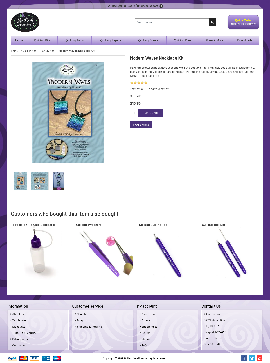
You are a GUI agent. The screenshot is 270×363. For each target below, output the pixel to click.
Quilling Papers (110, 40)
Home (19, 40)
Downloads (244, 40)
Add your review (159, 88)
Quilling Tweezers (89, 225)
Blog (80, 320)
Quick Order (242, 24)
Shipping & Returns (89, 326)
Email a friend (141, 124)
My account (149, 314)
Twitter (252, 358)
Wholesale (19, 320)
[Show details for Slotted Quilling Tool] (166, 250)
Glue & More (214, 40)
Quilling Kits (42, 40)
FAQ (144, 345)
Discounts (18, 326)
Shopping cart (151, 326)
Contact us (19, 345)
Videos (146, 339)
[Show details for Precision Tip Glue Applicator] (40, 250)
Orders (146, 320)
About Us (18, 314)
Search (81, 314)
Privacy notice (21, 339)
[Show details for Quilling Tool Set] (229, 250)
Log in (131, 5)
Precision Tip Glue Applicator (34, 225)
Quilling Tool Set (213, 225)
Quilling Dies (182, 40)
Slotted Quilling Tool (153, 225)
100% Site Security (24, 332)
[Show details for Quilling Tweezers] (103, 250)
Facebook (244, 358)
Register (116, 5)
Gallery (146, 332)
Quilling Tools (74, 40)
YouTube (259, 358)
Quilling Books (148, 40)
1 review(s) (136, 88)
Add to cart (151, 112)
